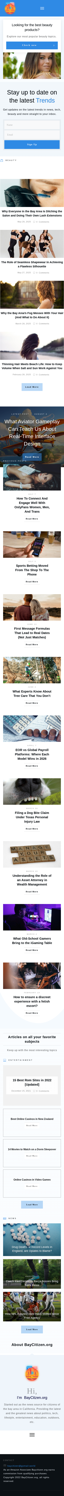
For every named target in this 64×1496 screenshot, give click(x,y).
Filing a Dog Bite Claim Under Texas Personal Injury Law (32, 817)
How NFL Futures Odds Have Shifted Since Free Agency (32, 1306)
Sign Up (32, 144)
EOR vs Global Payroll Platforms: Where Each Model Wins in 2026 (32, 754)
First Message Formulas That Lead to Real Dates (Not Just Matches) (32, 633)
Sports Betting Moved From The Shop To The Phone (32, 570)
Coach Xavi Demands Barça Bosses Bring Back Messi (32, 1274)
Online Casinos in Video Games (32, 1179)
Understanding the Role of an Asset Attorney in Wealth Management (32, 880)
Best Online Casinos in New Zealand (32, 1119)
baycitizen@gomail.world (21, 1466)
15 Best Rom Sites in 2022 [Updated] (32, 1085)
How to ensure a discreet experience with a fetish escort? (32, 1001)
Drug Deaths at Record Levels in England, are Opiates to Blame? (32, 1239)
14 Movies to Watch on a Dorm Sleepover (32, 1149)
